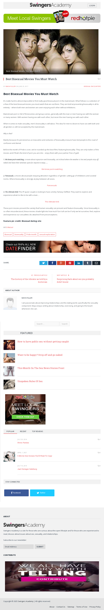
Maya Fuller (11, 86)
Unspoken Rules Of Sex (30, 381)
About (51, 607)
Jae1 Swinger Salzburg (27, 469)
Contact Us (60, 607)
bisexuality (19, 234)
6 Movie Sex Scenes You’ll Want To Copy (34, 456)
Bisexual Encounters (92, 86)
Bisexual (8, 234)
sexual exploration (47, 234)
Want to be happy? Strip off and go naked (39, 354)
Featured (26, 333)
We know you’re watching (52, 169)
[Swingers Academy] (52, 5)
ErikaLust (9, 227)
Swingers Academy (25, 601)
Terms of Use (81, 607)
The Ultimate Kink (52, 201)
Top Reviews (37, 431)
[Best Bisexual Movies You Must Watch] (52, 52)
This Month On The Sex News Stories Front (40, 368)
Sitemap (70, 607)
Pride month (31, 234)
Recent (23, 431)
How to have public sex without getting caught (43, 341)
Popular (10, 431)
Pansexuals (52, 185)
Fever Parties (23, 442)
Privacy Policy (95, 607)
